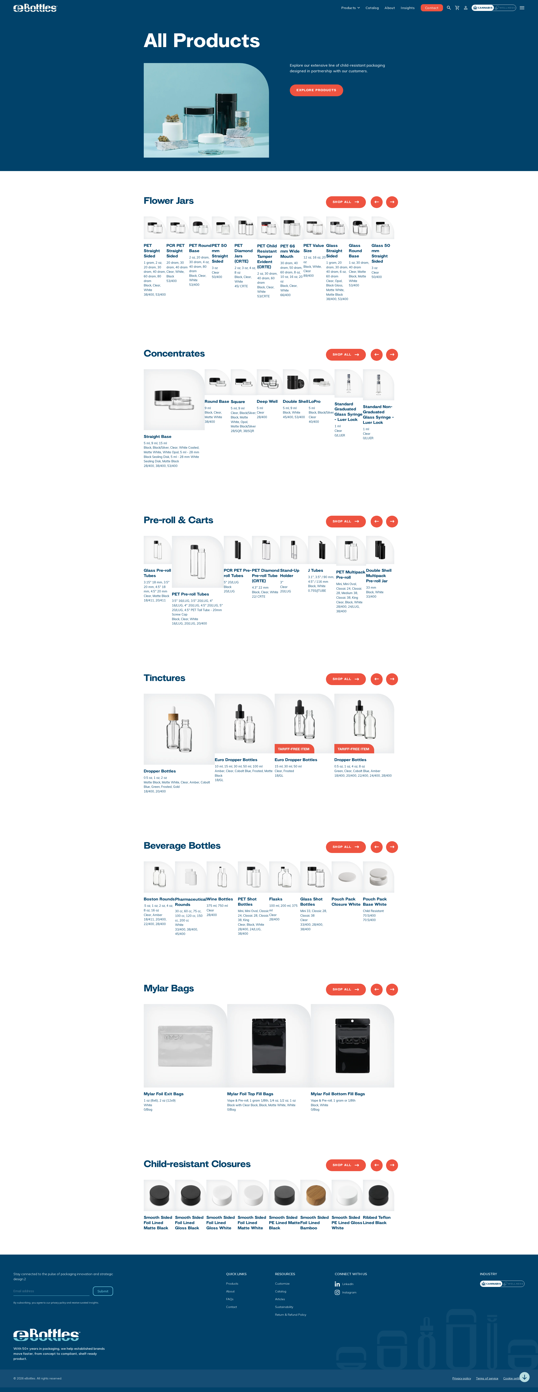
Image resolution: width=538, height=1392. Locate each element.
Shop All (342, 202)
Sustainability (284, 1307)
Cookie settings (514, 1378)
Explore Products (316, 90)
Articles (280, 1299)
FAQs (229, 1299)
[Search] (448, 7)
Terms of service (487, 1378)
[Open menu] (522, 7)
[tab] (505, 8)
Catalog (372, 7)
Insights (408, 7)
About (390, 7)
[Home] (35, 8)
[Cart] (457, 7)
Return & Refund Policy (290, 1315)
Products (348, 8)
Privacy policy (461, 1378)
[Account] (465, 7)
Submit (103, 1291)
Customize (282, 1283)
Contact (432, 8)
